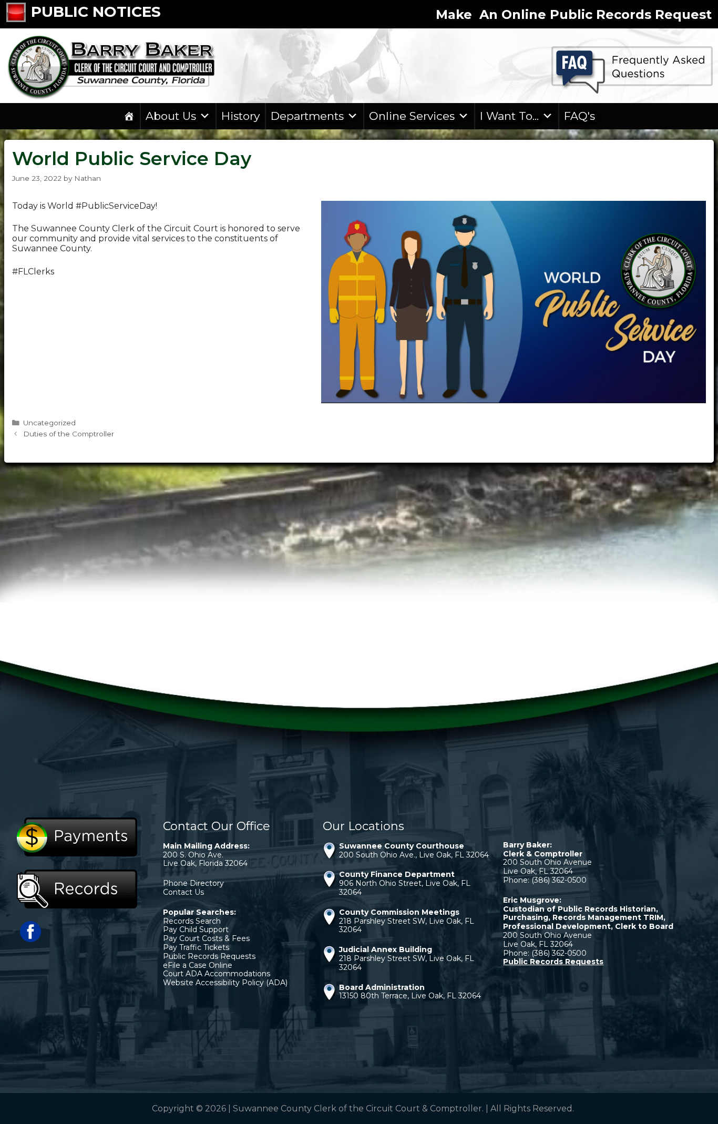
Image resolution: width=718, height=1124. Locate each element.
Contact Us (183, 892)
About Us (171, 115)
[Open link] (18, 14)
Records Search (192, 921)
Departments (307, 115)
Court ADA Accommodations (216, 973)
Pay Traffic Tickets (196, 947)
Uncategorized (49, 422)
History (240, 115)
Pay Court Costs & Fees (206, 938)
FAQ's (579, 115)
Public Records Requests (209, 956)
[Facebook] (30, 939)
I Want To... (509, 115)
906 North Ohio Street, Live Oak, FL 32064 (404, 887)
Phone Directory (193, 883)
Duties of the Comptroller (68, 434)
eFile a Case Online (197, 965)
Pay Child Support (196, 929)
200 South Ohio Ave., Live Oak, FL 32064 (414, 855)
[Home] (129, 116)
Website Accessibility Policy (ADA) (225, 982)
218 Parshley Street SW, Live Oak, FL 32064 (406, 925)
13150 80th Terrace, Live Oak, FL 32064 (410, 995)
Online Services (412, 115)
